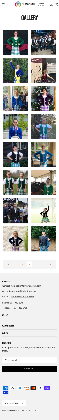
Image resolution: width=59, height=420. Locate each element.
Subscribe (29, 368)
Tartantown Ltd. (14, 410)
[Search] (9, 4)
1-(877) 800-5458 (19, 307)
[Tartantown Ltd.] (25, 4)
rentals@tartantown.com (22, 296)
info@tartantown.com (30, 285)
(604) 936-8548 (16, 302)
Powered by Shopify (28, 410)
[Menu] (3, 4)
